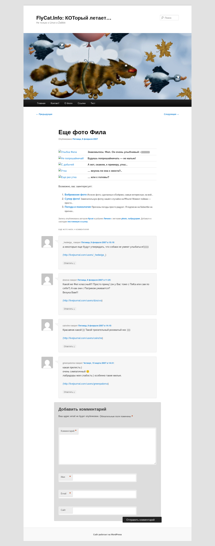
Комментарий (69, 431)
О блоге (68, 103)
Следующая (171, 114)
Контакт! (55, 103)
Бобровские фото (76, 194)
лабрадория (134, 218)
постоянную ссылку (78, 221)
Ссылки (81, 103)
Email (66, 493)
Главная (41, 103)
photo (124, 218)
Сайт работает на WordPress (107, 534)
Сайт (63, 509)
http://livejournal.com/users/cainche (82, 338)
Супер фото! (72, 199)
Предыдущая (44, 114)
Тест (93, 103)
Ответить (69, 262)
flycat (90, 218)
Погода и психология (78, 207)
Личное (107, 218)
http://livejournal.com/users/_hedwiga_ (84, 254)
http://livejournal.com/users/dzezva (82, 300)
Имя (66, 477)
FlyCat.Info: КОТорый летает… (73, 17)
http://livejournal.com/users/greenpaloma (85, 383)
